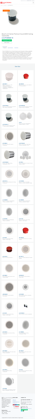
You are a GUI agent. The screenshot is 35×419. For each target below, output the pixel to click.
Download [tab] (16, 47)
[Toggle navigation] (33, 3)
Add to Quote (6, 42)
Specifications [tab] (10, 47)
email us (33, 0)
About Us (14, 399)
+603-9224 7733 (29, 0)
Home (2, 5)
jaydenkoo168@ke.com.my (26, 408)
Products (5, 5)
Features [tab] (4, 47)
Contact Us (15, 403)
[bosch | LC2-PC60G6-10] (13, 17)
